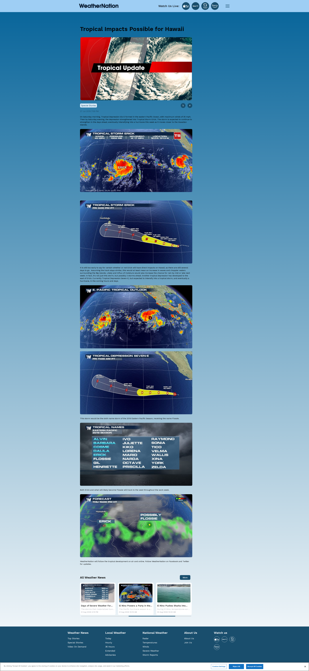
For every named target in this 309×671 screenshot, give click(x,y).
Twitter (185, 561)
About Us (189, 638)
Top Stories (73, 638)
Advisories (110, 655)
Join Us (188, 642)
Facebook (173, 561)
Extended (110, 650)
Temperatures (150, 642)
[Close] (305, 666)
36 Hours (110, 646)
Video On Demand (77, 646)
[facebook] (189, 105)
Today (108, 638)
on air (131, 561)
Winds (146, 646)
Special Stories (75, 642)
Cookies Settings (218, 666)
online (141, 561)
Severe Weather (151, 650)
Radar (146, 638)
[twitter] (183, 105)
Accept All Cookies (254, 666)
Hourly (108, 642)
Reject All (236, 666)
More (185, 577)
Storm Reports (150, 655)
